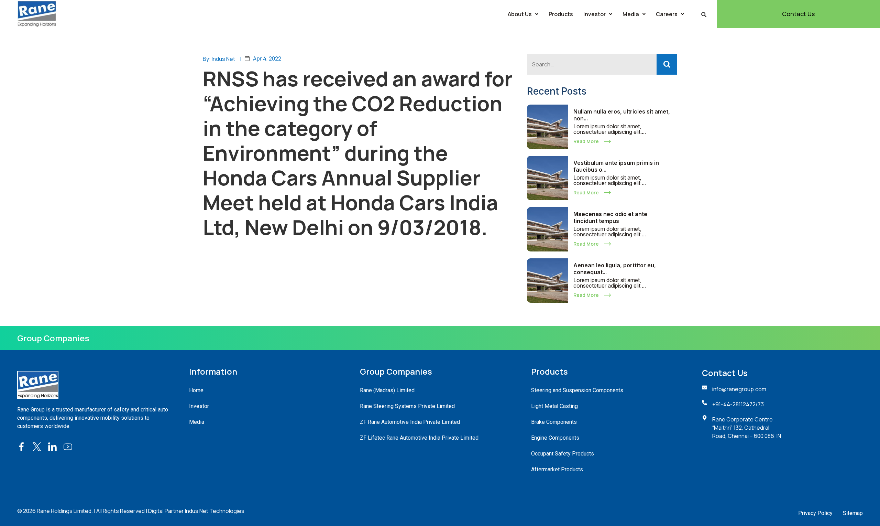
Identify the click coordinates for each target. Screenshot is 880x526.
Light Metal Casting (554, 406)
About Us (520, 14)
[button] (523, 14)
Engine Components (555, 437)
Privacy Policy (815, 513)
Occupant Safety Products (562, 453)
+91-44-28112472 (734, 404)
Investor (594, 14)
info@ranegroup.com (739, 389)
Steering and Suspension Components (577, 390)
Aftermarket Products (557, 469)
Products (561, 14)
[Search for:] (602, 64)
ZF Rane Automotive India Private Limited (410, 422)
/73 (760, 404)
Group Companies (53, 338)
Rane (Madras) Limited (387, 390)
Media (631, 14)
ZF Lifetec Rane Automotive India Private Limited (419, 437)
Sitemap (853, 513)
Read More (586, 141)
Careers (667, 14)
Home (196, 390)
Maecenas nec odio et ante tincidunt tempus (610, 217)
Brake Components (554, 422)
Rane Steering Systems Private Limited (407, 406)
